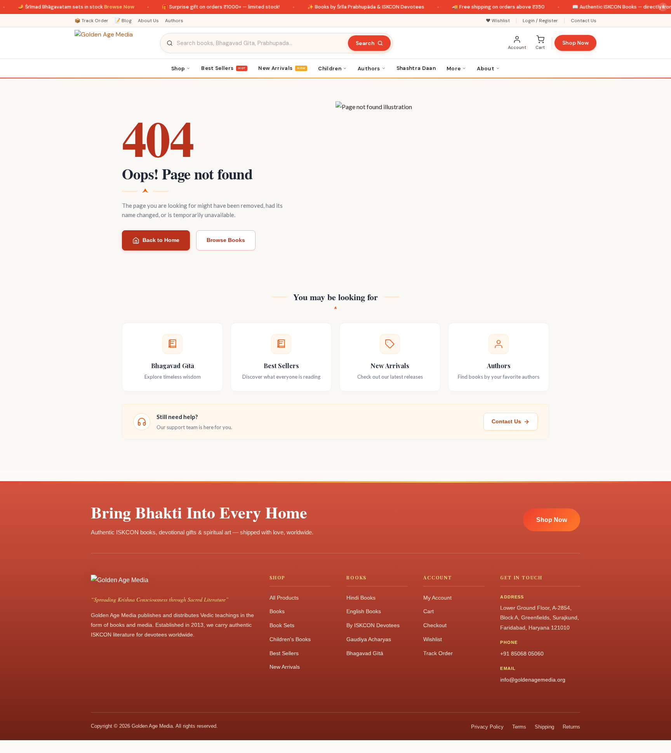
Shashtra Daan (416, 68)
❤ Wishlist (498, 20)
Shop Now (575, 42)
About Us (148, 20)
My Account (437, 598)
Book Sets (281, 625)
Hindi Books (360, 598)
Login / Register (540, 20)
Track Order (438, 653)
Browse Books (226, 240)
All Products (284, 598)
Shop (178, 68)
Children (329, 68)
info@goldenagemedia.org (532, 679)
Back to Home (161, 240)
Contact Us (583, 20)
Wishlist (432, 639)
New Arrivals (281, 68)
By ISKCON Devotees (373, 625)
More (454, 68)
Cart (428, 611)
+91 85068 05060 (522, 653)
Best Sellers (223, 68)
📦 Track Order (91, 20)
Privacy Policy (487, 727)
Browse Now (111, 7)
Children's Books (290, 639)
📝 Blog (123, 20)
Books (277, 611)
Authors (174, 20)
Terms (519, 727)
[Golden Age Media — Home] (113, 43)
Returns (571, 727)
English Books (363, 611)
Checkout (435, 625)
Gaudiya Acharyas (368, 639)
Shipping (544, 727)
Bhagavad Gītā (364, 653)
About (485, 68)
